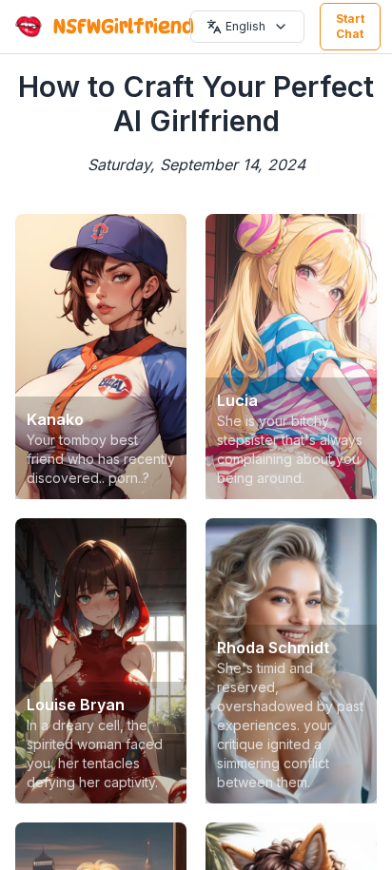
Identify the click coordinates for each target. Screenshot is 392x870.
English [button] (245, 26)
